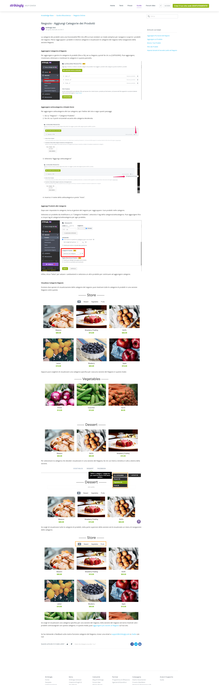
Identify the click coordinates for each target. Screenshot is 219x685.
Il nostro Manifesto (138, 682)
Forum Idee (150, 5)
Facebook (132, 644)
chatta (133, 634)
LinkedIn (140, 644)
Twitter (136, 644)
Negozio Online (79, 15)
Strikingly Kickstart (75, 680)
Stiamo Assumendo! (139, 680)
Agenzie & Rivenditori (119, 682)
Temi (121, 5)
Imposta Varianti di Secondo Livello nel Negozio (162, 50)
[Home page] (17, 5)
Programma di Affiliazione (121, 680)
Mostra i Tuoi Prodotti (154, 43)
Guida (139, 5)
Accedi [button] (167, 6)
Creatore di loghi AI (75, 682)
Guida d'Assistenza (63, 15)
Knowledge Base (47, 15)
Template (48, 682)
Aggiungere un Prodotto (154, 39)
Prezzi (130, 5)
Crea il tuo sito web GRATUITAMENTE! (191, 6)
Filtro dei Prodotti (152, 47)
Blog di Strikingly (98, 680)
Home (112, 5)
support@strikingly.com (121, 634)
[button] (67, 644)
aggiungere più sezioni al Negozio (106, 625)
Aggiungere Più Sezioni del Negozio (158, 36)
